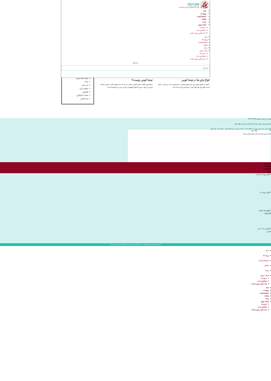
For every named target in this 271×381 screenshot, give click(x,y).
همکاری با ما (200, 30)
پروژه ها (203, 13)
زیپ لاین (85, 85)
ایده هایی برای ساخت (197, 33)
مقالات (204, 19)
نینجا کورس (84, 98)
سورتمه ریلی (84, 88)
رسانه (204, 22)
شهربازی (85, 92)
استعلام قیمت (201, 16)
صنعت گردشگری (82, 95)
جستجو (135, 62)
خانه (204, 11)
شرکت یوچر (202, 24)
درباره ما (202, 27)
